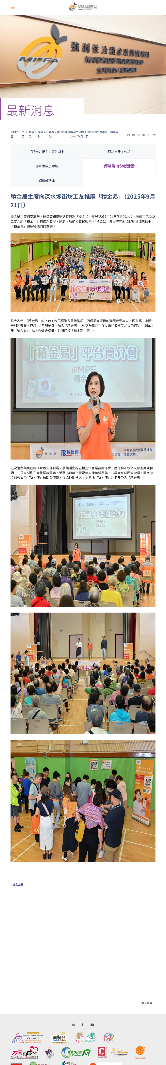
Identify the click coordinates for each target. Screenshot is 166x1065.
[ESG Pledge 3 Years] (76, 1052)
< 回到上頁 (17, 884)
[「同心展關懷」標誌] (113, 1052)
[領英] (133, 134)
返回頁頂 (146, 1003)
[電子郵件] (143, 134)
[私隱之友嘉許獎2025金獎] (27, 1037)
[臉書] (128, 134)
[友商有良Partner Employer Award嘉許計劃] (24, 1052)
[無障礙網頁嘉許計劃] (59, 1037)
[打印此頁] (154, 134)
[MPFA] (83, 10)
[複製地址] (149, 134)
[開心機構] (140, 1052)
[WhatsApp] (138, 134)
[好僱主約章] (85, 1037)
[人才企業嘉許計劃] (49, 1052)
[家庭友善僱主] (108, 1038)
